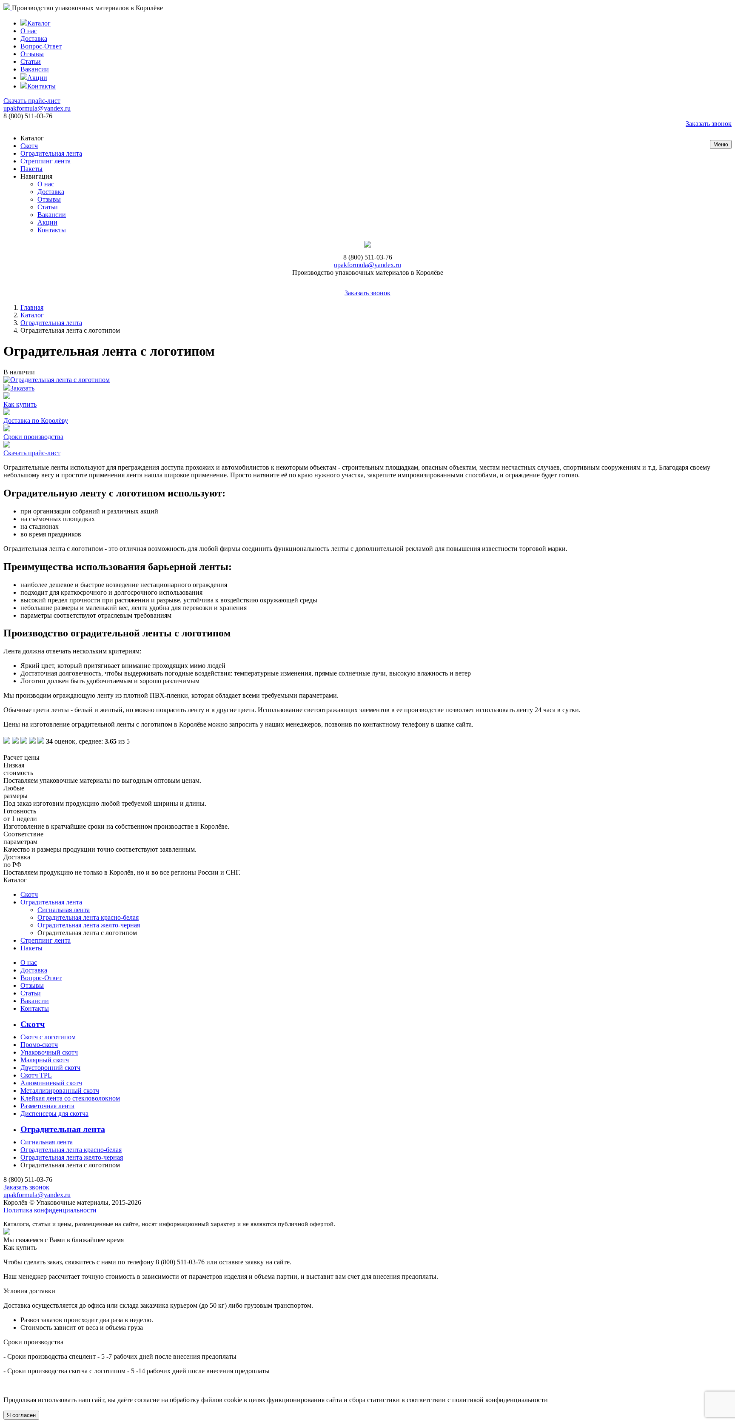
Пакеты (31, 168)
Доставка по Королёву (35, 420)
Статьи (30, 61)
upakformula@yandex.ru (37, 108)
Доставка (33, 38)
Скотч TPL (36, 1075)
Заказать (22, 388)
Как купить (20, 404)
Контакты (41, 86)
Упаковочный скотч (49, 1052)
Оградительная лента (51, 153)
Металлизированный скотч (59, 1090)
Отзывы (32, 53)
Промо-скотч (39, 1044)
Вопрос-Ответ (41, 46)
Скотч (29, 145)
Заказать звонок (709, 123)
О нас (28, 30)
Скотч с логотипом (48, 1037)
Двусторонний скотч (50, 1067)
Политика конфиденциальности (50, 1210)
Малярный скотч (44, 1060)
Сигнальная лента (63, 909)
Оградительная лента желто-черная (88, 925)
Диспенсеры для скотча (54, 1113)
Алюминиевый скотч (51, 1082)
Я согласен (21, 1415)
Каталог (39, 23)
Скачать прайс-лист (31, 100)
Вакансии (34, 69)
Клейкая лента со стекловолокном (70, 1098)
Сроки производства (33, 436)
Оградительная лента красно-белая (88, 917)
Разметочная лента (47, 1105)
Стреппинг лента (45, 161)
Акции (37, 77)
